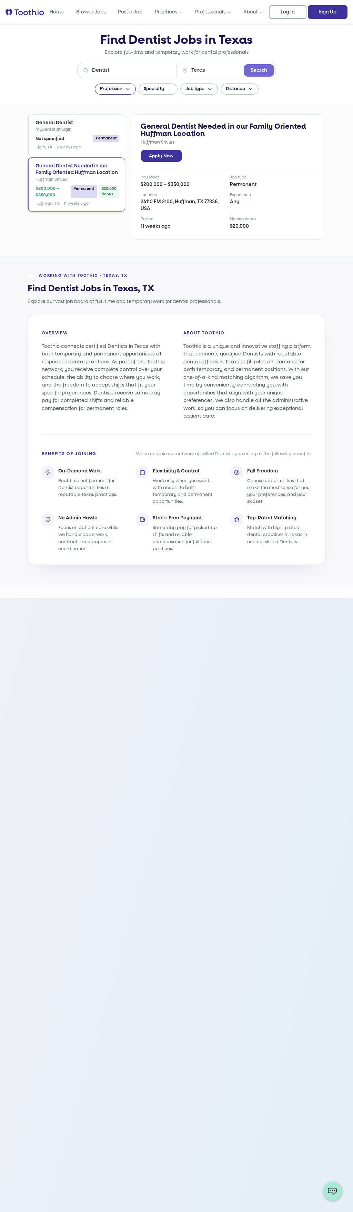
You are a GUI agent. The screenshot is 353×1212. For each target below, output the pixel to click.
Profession (111, 89)
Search (259, 70)
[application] (332, 1191)
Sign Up (327, 12)
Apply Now (161, 156)
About (250, 12)
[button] (76, 134)
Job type (194, 89)
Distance (235, 89)
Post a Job (130, 12)
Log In (288, 12)
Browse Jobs (90, 12)
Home (57, 12)
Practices (166, 12)
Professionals (210, 12)
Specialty (154, 89)
